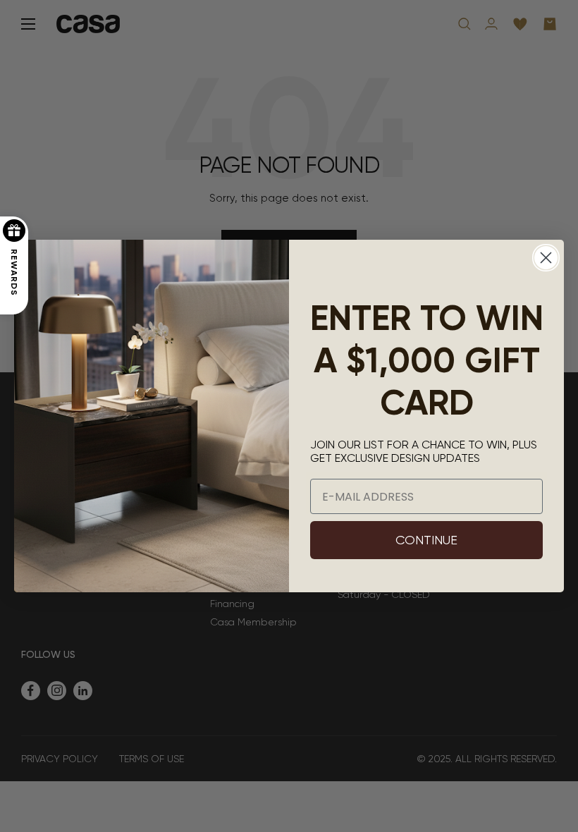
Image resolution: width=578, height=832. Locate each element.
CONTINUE (426, 539)
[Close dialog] (546, 257)
